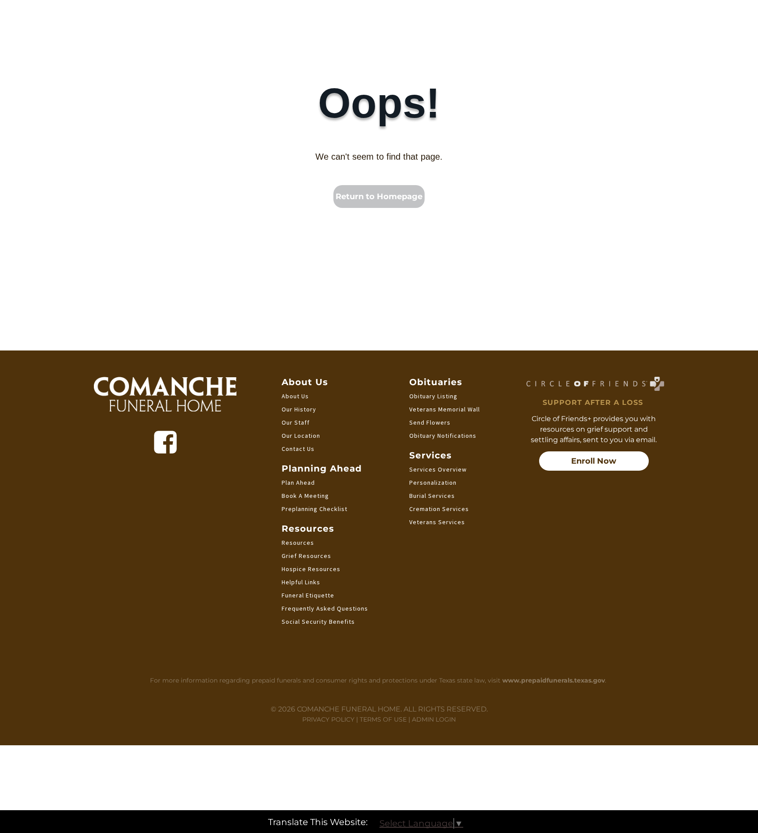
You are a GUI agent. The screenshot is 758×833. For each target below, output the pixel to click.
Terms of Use (383, 719)
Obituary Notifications (442, 436)
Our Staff (296, 422)
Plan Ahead (298, 482)
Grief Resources (306, 556)
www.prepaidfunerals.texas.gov (553, 680)
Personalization (433, 482)
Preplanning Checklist (314, 509)
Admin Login (434, 719)
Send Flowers (430, 422)
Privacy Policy (328, 719)
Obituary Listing (433, 396)
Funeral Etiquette (308, 595)
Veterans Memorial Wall (444, 409)
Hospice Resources (311, 569)
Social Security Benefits (318, 622)
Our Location (301, 436)
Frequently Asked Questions (325, 608)
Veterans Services (437, 522)
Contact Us (298, 449)
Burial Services (432, 496)
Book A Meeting (305, 496)
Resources (298, 543)
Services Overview (438, 469)
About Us (295, 396)
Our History (299, 409)
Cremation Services (439, 509)
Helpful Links (301, 582)
